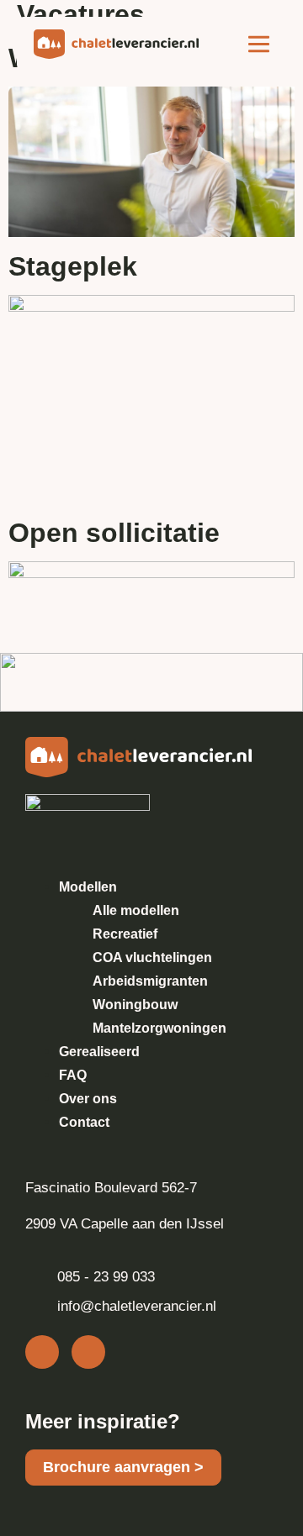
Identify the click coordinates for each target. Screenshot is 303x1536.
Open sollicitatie (114, 533)
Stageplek (72, 266)
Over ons (88, 1099)
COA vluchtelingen (152, 957)
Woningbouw (135, 1004)
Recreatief (125, 934)
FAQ (73, 1075)
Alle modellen (136, 910)
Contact (84, 1122)
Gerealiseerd (99, 1051)
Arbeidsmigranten (150, 981)
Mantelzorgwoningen (159, 1028)
